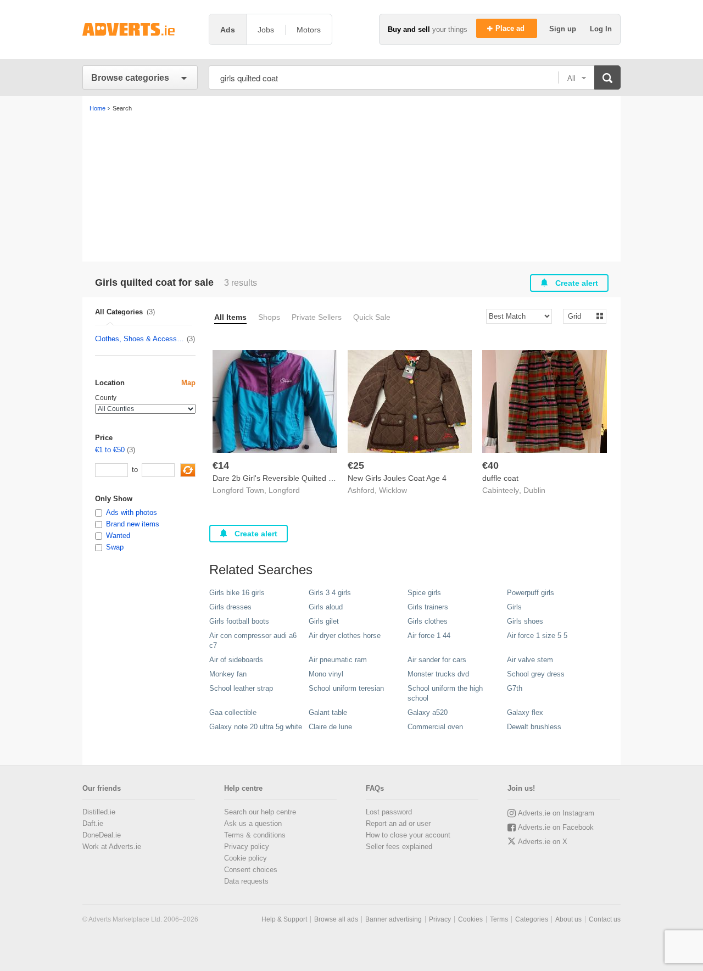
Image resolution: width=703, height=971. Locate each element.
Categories (531, 919)
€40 (490, 465)
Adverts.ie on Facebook (556, 827)
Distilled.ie (98, 812)
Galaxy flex (525, 712)
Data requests (246, 881)
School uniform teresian (346, 688)
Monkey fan (228, 674)
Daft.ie (92, 823)
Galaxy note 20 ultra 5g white (255, 727)
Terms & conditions (255, 835)
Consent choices (250, 869)
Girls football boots (239, 621)
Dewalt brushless (534, 727)
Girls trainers (428, 607)
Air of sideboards (236, 660)
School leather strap (241, 688)
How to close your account (408, 835)
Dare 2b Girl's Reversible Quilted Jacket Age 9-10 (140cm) (314, 478)
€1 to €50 (110, 450)
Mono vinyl (326, 674)
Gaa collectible (232, 712)
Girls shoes (525, 621)
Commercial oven (435, 727)
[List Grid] (580, 316)
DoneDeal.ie (101, 835)
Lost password (389, 812)
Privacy (440, 919)
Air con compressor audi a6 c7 (253, 640)
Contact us (605, 919)
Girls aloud (326, 607)
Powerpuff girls (530, 593)
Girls (514, 607)
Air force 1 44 (429, 635)
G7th (514, 688)
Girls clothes (428, 621)
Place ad (511, 28)
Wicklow (393, 490)
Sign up (563, 29)
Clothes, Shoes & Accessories (140, 339)
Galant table (328, 712)
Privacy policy (246, 846)
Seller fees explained (399, 846)
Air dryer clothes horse (345, 635)
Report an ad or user (398, 823)
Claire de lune (330, 727)
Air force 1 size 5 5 (537, 635)
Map (188, 382)
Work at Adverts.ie (111, 846)
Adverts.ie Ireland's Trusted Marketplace (140, 29)
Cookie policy (245, 858)
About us (568, 919)
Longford (284, 490)
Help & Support (284, 919)
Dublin (534, 490)
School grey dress (536, 674)
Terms (499, 919)
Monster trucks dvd (438, 674)
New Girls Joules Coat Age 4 (397, 478)
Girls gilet (324, 621)
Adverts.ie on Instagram (556, 813)
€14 (221, 465)
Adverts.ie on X (542, 841)
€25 (356, 465)
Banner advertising (393, 919)
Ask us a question (253, 823)
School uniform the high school (445, 693)
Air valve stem (530, 660)
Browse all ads (336, 919)
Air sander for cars (437, 660)
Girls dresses (230, 607)
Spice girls (424, 593)
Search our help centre (260, 812)
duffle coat (500, 478)
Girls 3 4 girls (330, 593)
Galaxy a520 (428, 712)
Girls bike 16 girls (237, 593)
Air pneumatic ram (338, 660)
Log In (601, 29)
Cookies (470, 919)
